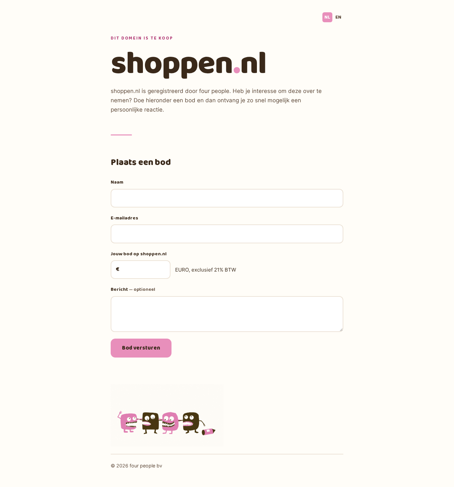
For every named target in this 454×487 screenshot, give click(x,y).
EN (338, 17)
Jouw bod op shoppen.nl (139, 254)
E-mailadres (124, 218)
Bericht (133, 289)
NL (327, 17)
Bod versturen (141, 348)
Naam (117, 182)
